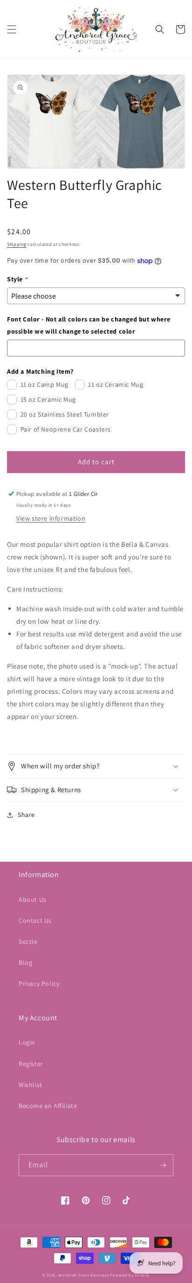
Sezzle (28, 941)
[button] (11, 29)
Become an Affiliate (48, 1106)
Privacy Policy (39, 983)
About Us (33, 899)
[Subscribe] (162, 1165)
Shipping (17, 244)
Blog (25, 962)
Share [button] (26, 814)
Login (27, 1042)
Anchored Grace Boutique (83, 1274)
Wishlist (30, 1085)
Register (31, 1064)
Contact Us (35, 920)
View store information (50, 518)
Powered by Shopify (130, 1274)
